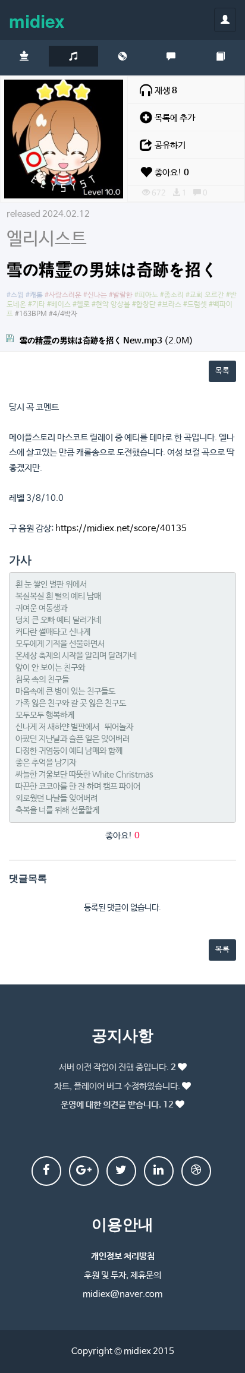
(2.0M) (106, 341)
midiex (37, 20)
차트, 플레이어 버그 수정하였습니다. (117, 1086)
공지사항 (122, 1035)
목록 (222, 371)
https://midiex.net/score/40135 (121, 528)
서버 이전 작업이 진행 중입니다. (117, 1067)
